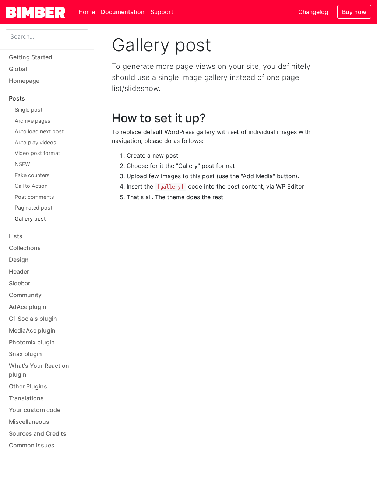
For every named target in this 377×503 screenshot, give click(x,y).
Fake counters (32, 175)
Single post (28, 109)
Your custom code (34, 410)
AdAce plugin (27, 306)
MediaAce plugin (32, 330)
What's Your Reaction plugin (39, 370)
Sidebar (19, 283)
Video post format (37, 153)
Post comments (34, 197)
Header (19, 271)
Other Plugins (28, 386)
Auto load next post (39, 131)
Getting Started (30, 57)
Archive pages (32, 120)
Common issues (31, 445)
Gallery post (30, 218)
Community (25, 295)
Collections (25, 248)
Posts (17, 98)
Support (162, 11)
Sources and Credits (37, 433)
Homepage (24, 80)
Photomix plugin (32, 342)
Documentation (123, 11)
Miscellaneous (29, 421)
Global (18, 69)
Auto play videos (35, 142)
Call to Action (31, 186)
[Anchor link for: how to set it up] (212, 118)
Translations (26, 398)
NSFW (22, 164)
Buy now (354, 11)
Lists (15, 236)
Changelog (313, 11)
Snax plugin (25, 354)
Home (86, 11)
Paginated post (33, 207)
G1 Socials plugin (33, 318)
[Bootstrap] (39, 12)
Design (19, 259)
